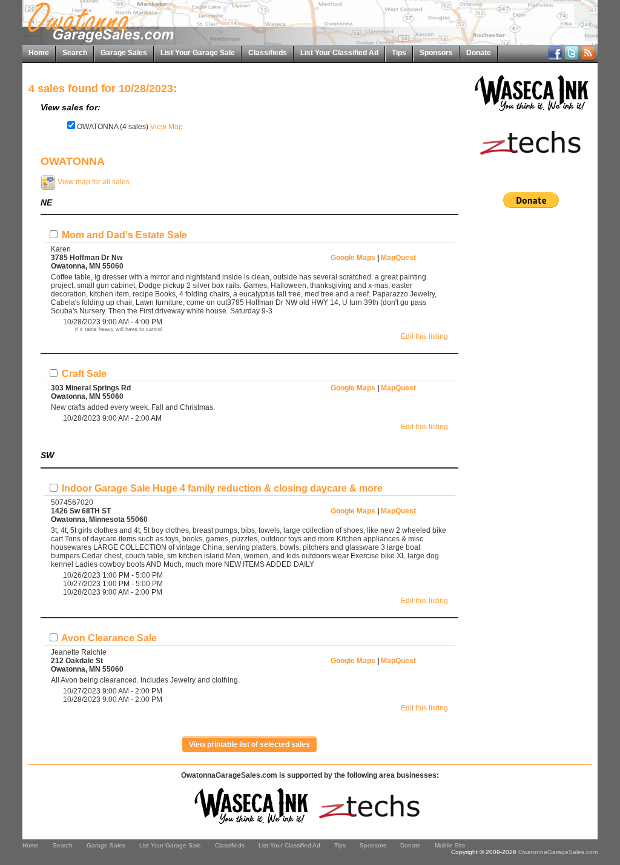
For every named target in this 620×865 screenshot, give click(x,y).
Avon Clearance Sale (108, 638)
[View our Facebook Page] (555, 58)
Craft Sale (83, 374)
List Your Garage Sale (197, 52)
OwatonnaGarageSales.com (558, 852)
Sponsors (436, 52)
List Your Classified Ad (339, 52)
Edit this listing (424, 336)
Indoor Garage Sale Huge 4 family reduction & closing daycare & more (221, 488)
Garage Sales (124, 52)
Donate (478, 52)
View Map (166, 126)
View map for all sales (93, 182)
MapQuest (398, 257)
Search (74, 52)
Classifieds (267, 52)
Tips (399, 52)
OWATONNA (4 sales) (112, 126)
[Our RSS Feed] (588, 58)
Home (38, 52)
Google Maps (353, 257)
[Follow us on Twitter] (571, 58)
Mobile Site (450, 845)
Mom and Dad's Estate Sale (123, 235)
